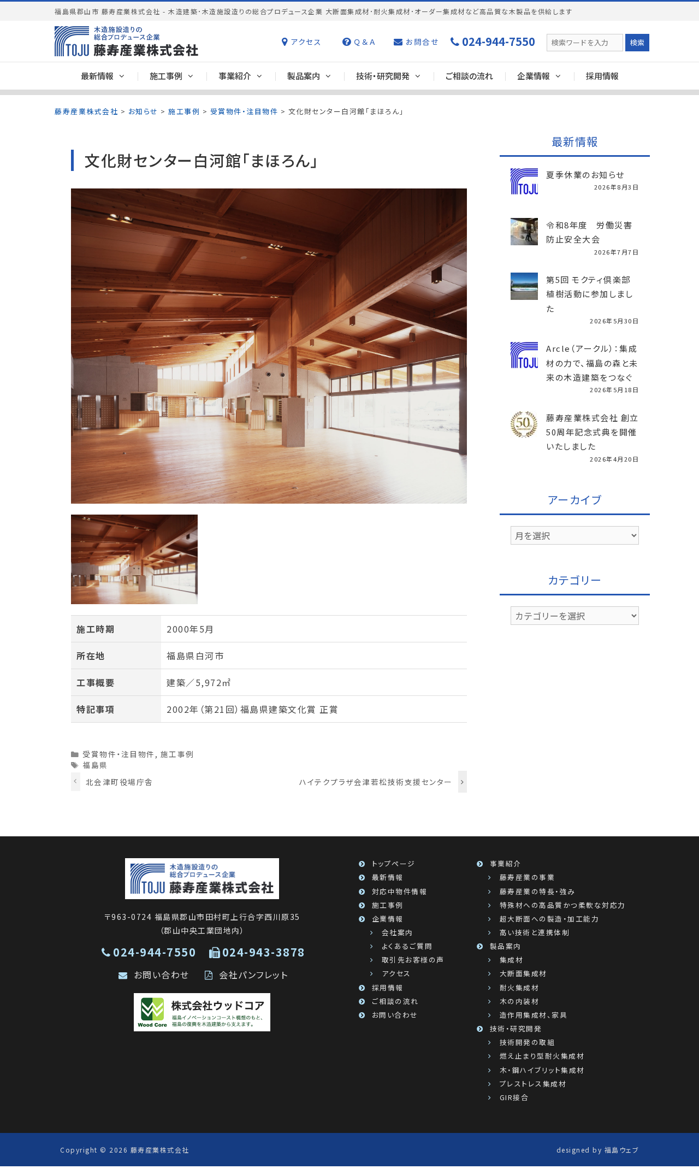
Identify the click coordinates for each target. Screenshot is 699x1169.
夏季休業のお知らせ (585, 174)
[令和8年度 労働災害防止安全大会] (524, 238)
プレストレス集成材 (533, 1083)
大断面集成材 (523, 973)
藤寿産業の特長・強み (538, 891)
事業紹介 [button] (234, 75)
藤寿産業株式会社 (160, 1149)
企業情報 (388, 918)
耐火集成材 (520, 987)
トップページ (394, 863)
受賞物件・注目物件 (118, 753)
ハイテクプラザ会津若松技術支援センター (376, 781)
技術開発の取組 (527, 1042)
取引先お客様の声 (413, 959)
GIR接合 (514, 1097)
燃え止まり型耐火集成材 (542, 1055)
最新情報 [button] (97, 75)
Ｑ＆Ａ (363, 41)
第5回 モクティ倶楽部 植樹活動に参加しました (589, 294)
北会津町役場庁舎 (119, 781)
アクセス (305, 41)
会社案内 (397, 932)
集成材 (512, 959)
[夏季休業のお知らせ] (524, 188)
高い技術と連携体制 (535, 932)
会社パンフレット (253, 974)
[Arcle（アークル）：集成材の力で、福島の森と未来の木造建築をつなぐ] (524, 362)
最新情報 (388, 877)
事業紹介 (506, 863)
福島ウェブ (622, 1149)
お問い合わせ (161, 974)
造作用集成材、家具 (534, 1014)
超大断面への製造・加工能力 (550, 918)
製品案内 (506, 946)
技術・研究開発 (516, 1028)
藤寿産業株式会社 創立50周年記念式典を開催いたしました (592, 432)
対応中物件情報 (400, 891)
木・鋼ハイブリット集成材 (542, 1070)
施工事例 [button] (166, 75)
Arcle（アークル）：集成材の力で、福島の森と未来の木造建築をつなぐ (592, 363)
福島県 (95, 764)
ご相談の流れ (469, 75)
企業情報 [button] (533, 75)
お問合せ (421, 41)
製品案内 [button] (303, 75)
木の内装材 (520, 1001)
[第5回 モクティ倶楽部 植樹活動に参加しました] (524, 293)
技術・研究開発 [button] (383, 75)
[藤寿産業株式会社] (202, 877)
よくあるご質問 (407, 946)
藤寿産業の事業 (527, 877)
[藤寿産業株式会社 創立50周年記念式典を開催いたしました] (524, 431)
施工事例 (177, 753)
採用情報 (602, 75)
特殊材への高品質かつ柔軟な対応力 (563, 905)
